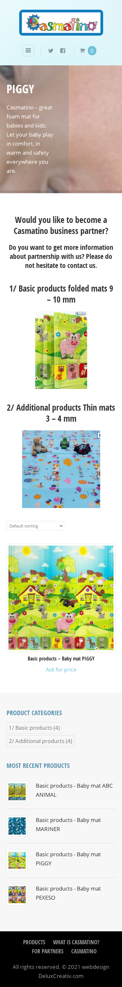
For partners (47, 951)
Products (34, 942)
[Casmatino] (61, 31)
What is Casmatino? (76, 942)
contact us (81, 265)
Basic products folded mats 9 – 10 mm (66, 294)
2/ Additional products (36, 741)
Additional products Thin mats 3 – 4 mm (65, 413)
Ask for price (61, 669)
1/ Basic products (30, 727)
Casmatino (84, 951)
